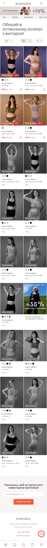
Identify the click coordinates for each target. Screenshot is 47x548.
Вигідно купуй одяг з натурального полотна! (34, 318)
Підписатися (24, 502)
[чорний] (31, 80)
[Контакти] (41, 3)
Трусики (15, 17)
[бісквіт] (5, 80)
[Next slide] (21, 62)
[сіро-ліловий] (7, 80)
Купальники (28, 17)
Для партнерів (23, 532)
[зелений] (10, 317)
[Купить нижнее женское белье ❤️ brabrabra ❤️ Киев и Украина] (23, 3)
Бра (4, 17)
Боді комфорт (7, 83)
